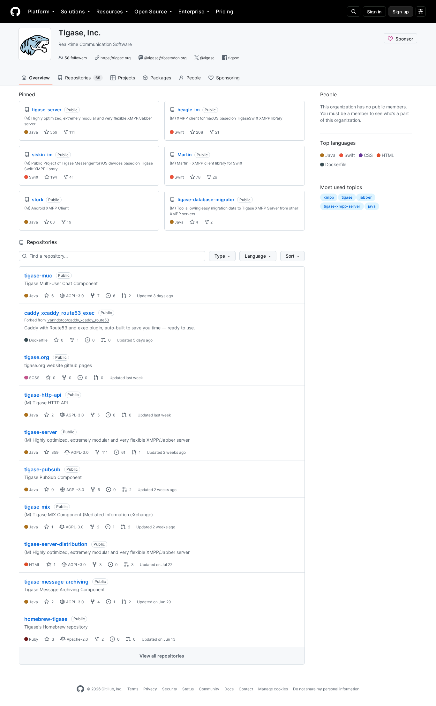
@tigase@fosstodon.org (165, 57)
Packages (160, 77)
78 (197, 177)
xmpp (329, 197)
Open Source (150, 11)
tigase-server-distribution (55, 544)
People (193, 77)
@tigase (207, 57)
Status (188, 689)
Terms (132, 689)
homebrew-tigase (45, 619)
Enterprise (191, 11)
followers (75, 57)
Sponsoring (228, 77)
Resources (109, 11)
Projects (126, 77)
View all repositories (161, 655)
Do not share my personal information (326, 689)
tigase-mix (37, 507)
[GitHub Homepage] (80, 689)
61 (122, 452)
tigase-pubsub (42, 469)
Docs (229, 689)
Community (209, 689)
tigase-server (40, 432)
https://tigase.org (116, 57)
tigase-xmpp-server (342, 206)
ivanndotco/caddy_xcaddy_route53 (78, 320)
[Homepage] (15, 11)
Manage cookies (273, 689)
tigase (233, 57)
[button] (222, 256)
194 (53, 177)
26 (214, 177)
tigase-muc (38, 275)
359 (53, 132)
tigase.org (36, 357)
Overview (39, 77)
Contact (246, 689)
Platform (38, 11)
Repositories (83, 77)
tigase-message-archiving (56, 581)
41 (71, 177)
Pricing (224, 11)
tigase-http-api (42, 395)
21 (216, 132)
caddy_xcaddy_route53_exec (59, 313)
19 (68, 222)
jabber (366, 197)
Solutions (73, 11)
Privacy (150, 689)
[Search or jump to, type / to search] (353, 11)
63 (52, 222)
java (372, 206)
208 (199, 132)
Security (169, 689)
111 (71, 132)
